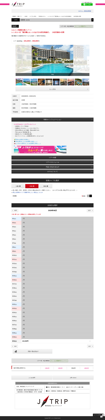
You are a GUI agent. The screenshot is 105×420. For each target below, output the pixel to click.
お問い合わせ (73, 377)
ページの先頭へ (99, 414)
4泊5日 (86, 368)
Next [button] (88, 60)
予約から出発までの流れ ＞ (22, 139)
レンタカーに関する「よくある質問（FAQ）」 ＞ (28, 143)
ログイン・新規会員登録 (84, 11)
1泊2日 (47, 368)
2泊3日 (60, 368)
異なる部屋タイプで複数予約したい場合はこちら (27, 192)
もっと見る (52, 89)
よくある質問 (32, 377)
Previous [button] (17, 60)
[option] (52, 60)
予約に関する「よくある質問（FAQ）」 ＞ (26, 141)
